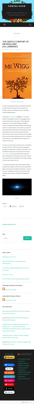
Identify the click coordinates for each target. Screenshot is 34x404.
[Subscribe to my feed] (3, 289)
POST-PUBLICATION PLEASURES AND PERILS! (15, 279)
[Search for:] (17, 238)
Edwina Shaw (17, 6)
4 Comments (18, 49)
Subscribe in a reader (10, 289)
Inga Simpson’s (13, 116)
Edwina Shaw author (9, 224)
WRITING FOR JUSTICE (9, 257)
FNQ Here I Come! (7, 274)
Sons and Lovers (6, 153)
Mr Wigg (24, 116)
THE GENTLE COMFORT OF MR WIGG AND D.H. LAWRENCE (15, 44)
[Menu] (4, 24)
